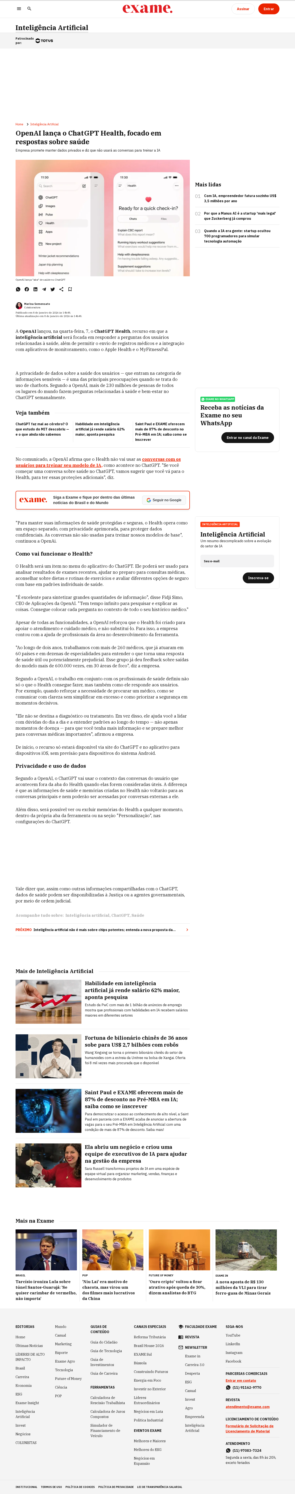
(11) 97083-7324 (247, 1450)
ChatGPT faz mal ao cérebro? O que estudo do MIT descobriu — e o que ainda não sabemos (42, 429)
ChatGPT (120, 915)
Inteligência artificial (87, 915)
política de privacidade (116, 1487)
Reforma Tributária (150, 1337)
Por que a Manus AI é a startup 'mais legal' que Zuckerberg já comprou (240, 216)
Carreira (22, 1377)
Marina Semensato (37, 304)
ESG (19, 1394)
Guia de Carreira (104, 1373)
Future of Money (68, 1378)
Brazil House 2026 (149, 1346)
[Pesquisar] (29, 9)
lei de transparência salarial (159, 1487)
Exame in (192, 1356)
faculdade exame (201, 1326)
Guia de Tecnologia (106, 1351)
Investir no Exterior (150, 1389)
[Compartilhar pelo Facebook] (26, 289)
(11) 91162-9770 (247, 1387)
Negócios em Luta (148, 1411)
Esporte (61, 1352)
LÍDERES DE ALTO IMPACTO (30, 1357)
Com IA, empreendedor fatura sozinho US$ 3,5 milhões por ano (240, 198)
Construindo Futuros (151, 1372)
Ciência (61, 1387)
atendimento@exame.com (248, 1407)
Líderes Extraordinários (147, 1400)
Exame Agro (65, 1361)
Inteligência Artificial (52, 27)
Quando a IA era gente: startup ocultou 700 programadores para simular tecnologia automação (237, 236)
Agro (189, 1408)
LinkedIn (233, 1344)
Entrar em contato (241, 1380)
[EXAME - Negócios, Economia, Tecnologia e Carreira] (147, 8)
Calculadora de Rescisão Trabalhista (107, 1400)
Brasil (20, 1368)
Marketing (63, 1344)
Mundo (60, 1326)
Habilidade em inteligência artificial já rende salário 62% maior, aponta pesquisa (100, 429)
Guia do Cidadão (103, 1342)
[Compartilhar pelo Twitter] (52, 289)
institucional (26, 1487)
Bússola (140, 1363)
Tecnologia (64, 1370)
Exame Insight (27, 1403)
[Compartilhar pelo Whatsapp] (18, 289)
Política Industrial (148, 1420)
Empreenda (194, 1417)
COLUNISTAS (26, 1443)
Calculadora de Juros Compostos (107, 1414)
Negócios (23, 1434)
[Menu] (19, 9)
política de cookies (80, 1487)
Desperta (192, 1373)
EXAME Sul (143, 1354)
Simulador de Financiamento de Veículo (105, 1430)
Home (19, 124)
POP (58, 1396)
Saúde (138, 915)
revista (192, 1337)
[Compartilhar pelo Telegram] (44, 289)
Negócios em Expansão (144, 1461)
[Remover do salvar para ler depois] (70, 289)
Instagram (234, 1352)
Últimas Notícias (29, 1346)
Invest (21, 1425)
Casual (60, 1335)
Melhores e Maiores (150, 1441)
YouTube (233, 1335)
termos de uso (51, 1487)
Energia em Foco (147, 1380)
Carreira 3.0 (195, 1365)
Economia (24, 1385)
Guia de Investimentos (102, 1362)
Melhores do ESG (148, 1449)
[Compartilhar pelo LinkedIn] (35, 289)
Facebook (233, 1361)
